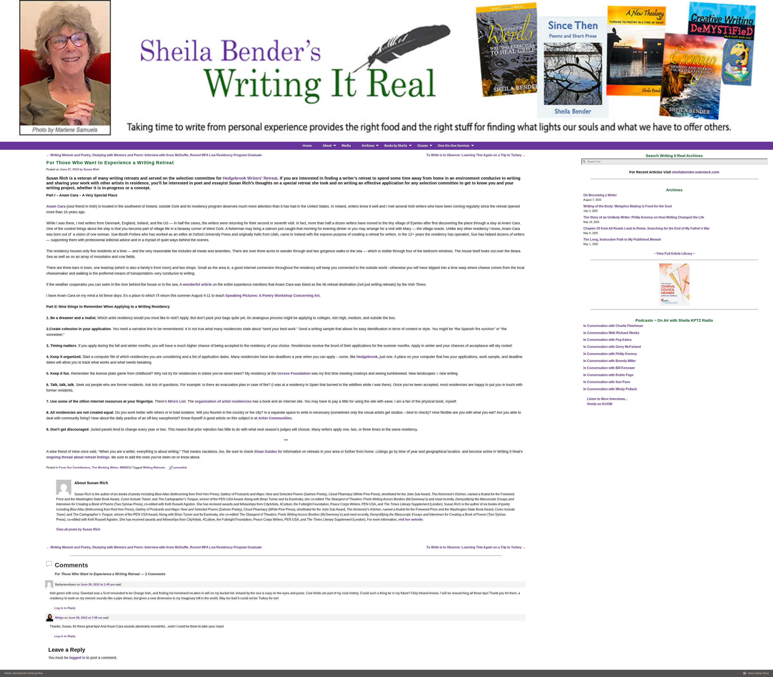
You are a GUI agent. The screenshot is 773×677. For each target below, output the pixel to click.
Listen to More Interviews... (607, 399)
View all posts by (78, 529)
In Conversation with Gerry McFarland (612, 346)
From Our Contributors (74, 467)
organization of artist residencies (223, 401)
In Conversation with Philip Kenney (610, 354)
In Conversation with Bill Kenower (609, 368)
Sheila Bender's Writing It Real (28, 673)
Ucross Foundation (293, 373)
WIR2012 (126, 467)
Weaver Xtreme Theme (758, 673)
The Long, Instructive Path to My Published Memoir (622, 239)
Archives (368, 146)
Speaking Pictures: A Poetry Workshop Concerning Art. (272, 296)
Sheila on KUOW (599, 404)
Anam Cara (55, 206)
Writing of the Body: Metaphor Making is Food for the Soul (627, 206)
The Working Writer (105, 467)
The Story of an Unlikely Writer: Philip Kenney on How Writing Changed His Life (643, 217)
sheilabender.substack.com (695, 172)
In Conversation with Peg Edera (607, 339)
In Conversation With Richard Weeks (611, 333)
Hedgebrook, (368, 357)
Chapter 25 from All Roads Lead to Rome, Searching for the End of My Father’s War (646, 228)
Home (307, 146)
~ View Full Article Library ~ (674, 253)
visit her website (410, 519)
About (327, 146)
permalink (180, 467)
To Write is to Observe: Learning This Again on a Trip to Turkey (476, 155)
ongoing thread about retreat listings (78, 457)
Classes (422, 146)
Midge (59, 617)
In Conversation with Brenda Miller (609, 361)
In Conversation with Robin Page (608, 375)
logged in (77, 658)
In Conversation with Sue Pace (606, 382)
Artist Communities (275, 418)
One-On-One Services (453, 146)
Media (346, 146)
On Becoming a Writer (600, 195)
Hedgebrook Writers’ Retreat (250, 178)
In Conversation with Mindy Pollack (610, 389)
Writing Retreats (154, 467)
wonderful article (197, 284)
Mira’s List (177, 401)
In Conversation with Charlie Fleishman (613, 326)
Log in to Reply (64, 608)
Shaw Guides (265, 452)
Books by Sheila (395, 146)
